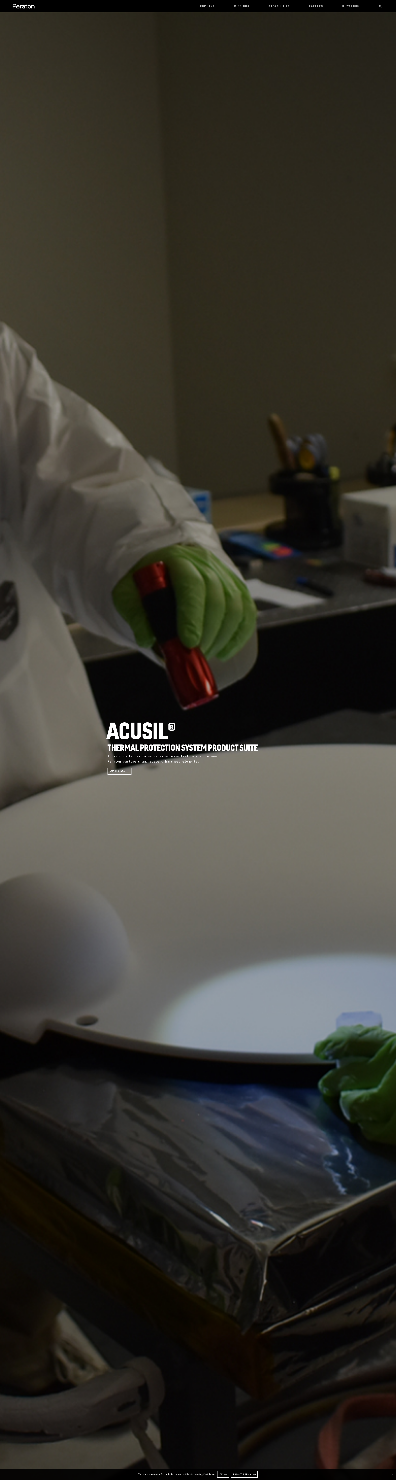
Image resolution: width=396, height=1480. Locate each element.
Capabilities (279, 6)
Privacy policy (242, 1474)
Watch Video (117, 771)
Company (207, 6)
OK (221, 1474)
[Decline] (392, 1474)
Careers (316, 6)
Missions (242, 6)
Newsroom (351, 6)
